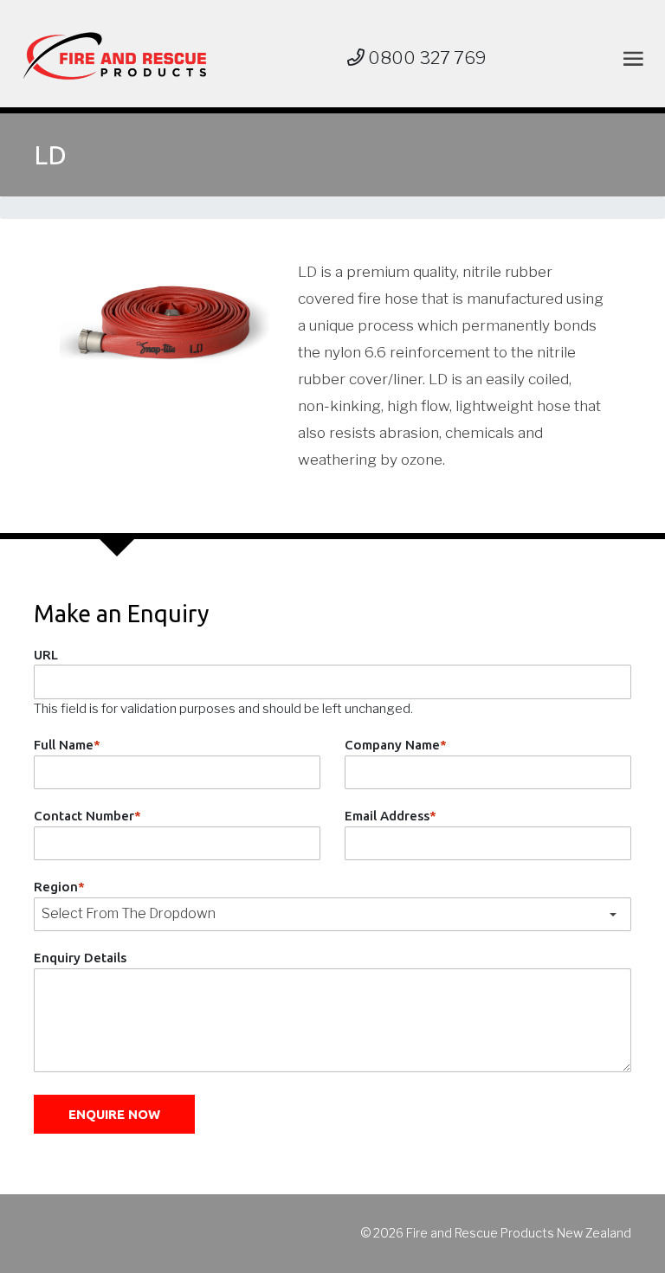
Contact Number (87, 815)
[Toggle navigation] (630, 58)
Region (59, 886)
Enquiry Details (80, 957)
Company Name (396, 744)
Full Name (67, 744)
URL (46, 654)
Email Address (390, 815)
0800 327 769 (426, 58)
